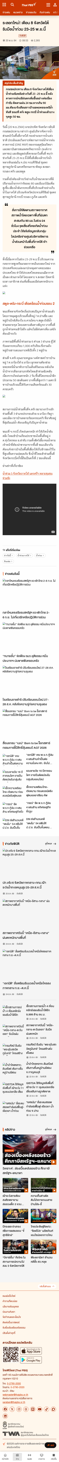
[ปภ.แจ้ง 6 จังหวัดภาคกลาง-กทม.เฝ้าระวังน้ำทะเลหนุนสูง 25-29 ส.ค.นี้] (29, 864)
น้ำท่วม (39, 555)
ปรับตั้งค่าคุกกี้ (9, 1333)
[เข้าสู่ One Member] (55, 4)
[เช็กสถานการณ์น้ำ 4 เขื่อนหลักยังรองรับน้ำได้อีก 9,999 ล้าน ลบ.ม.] (13, 1011)
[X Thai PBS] (12, 1409)
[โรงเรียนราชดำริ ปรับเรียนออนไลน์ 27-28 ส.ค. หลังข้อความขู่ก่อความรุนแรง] (29, 681)
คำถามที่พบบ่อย (10, 1301)
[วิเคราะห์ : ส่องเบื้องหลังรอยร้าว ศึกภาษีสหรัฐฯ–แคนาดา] (29, 1150)
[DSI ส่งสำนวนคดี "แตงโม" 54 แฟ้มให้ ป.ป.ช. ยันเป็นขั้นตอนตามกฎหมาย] (13, 824)
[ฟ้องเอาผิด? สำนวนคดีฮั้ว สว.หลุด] (43, 1247)
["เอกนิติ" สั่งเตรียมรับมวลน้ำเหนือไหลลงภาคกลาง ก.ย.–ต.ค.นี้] (29, 964)
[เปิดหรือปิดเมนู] (48, 4)
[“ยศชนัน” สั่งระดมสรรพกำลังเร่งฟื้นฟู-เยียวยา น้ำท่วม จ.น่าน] (13, 1107)
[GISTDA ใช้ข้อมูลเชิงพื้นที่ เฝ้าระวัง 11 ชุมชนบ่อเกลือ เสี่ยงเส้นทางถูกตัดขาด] (13, 1088)
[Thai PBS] (29, 4)
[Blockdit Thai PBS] (53, 1409)
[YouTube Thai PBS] (39, 1409)
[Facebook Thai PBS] (5, 1409)
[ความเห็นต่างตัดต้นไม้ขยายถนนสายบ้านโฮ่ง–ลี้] (43, 1185)
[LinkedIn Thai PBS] (5, 1416)
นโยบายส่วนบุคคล (11, 1306)
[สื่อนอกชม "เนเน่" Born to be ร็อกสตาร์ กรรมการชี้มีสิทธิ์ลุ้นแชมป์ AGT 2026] (29, 724)
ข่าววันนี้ (7, 555)
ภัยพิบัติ (22, 35)
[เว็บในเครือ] (4, 4)
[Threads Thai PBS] (26, 1409)
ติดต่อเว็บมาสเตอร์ (11, 1322)
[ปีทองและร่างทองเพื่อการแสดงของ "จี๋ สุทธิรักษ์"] (15, 1216)
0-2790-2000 (14, 1383)
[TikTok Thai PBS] (46, 1409)
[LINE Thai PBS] (32, 1409)
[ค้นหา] (12, 4)
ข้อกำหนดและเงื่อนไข (12, 1317)
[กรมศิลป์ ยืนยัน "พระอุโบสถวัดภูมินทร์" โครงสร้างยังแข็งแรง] (13, 1050)
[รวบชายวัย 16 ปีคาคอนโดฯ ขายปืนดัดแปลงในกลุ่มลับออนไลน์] (13, 776)
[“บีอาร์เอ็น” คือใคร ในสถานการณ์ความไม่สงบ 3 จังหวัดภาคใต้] (15, 1247)
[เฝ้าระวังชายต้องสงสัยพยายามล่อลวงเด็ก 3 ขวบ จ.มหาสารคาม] (15, 1185)
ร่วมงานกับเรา (9, 1311)
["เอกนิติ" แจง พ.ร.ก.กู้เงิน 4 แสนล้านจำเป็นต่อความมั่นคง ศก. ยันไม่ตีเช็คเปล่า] (13, 760)
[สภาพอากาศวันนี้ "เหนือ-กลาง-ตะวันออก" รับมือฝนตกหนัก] (13, 1030)
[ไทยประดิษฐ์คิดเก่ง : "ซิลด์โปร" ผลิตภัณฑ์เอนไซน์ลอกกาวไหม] (43, 1216)
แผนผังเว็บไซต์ (9, 1295)
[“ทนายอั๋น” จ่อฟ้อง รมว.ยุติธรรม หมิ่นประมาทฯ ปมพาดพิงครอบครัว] (29, 637)
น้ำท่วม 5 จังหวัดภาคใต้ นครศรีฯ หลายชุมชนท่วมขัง (27, 475)
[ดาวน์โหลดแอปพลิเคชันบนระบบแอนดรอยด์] (31, 1359)
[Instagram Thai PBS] (19, 1409)
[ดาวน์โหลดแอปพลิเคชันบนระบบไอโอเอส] (31, 1350)
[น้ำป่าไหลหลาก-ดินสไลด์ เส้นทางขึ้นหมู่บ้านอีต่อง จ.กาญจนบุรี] (13, 1069)
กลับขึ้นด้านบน (45, 1286)
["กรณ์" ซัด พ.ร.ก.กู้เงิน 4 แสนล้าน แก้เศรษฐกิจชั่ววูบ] (13, 808)
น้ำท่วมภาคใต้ (23, 555)
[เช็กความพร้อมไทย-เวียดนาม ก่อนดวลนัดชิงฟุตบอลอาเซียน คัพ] (13, 792)
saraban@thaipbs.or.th (14, 1402)
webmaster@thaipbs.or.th (15, 1394)
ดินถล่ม (7, 561)
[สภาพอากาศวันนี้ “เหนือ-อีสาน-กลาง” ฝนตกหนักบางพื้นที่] (29, 914)
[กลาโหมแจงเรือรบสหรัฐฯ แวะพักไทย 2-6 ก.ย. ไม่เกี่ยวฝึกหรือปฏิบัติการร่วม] (29, 594)
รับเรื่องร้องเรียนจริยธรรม (14, 1327)
